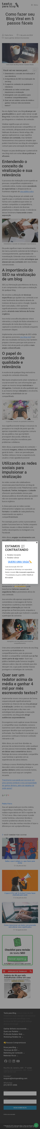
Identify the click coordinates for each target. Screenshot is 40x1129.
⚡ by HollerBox (20, 586)
